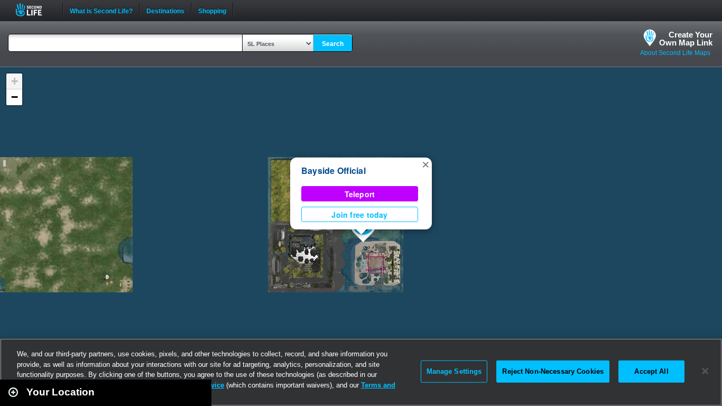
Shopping (212, 10)
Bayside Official (333, 170)
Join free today (359, 214)
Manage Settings (454, 371)
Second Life (34, 10)
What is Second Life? (101, 10)
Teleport (360, 194)
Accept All (651, 371)
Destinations (165, 10)
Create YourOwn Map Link (685, 38)
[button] (425, 164)
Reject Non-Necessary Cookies (553, 371)
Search (333, 44)
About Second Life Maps (675, 53)
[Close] (705, 371)
